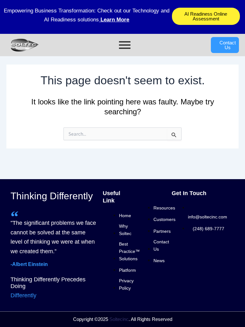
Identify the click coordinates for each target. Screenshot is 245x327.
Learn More (114, 20)
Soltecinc (119, 319)
